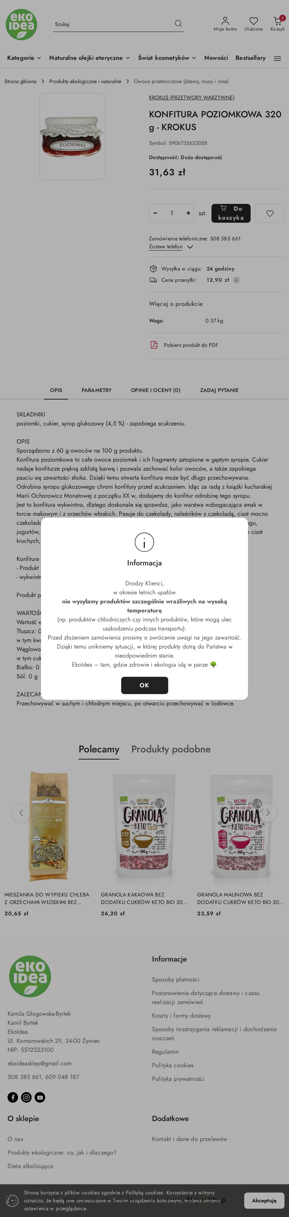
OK (145, 685)
